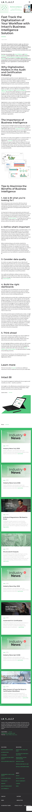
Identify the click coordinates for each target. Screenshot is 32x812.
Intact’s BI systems (20, 128)
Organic (3, 783)
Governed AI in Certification (12, 620)
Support (19, 796)
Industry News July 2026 (11, 448)
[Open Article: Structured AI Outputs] (16, 539)
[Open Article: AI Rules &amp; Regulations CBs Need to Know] (16, 505)
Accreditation (5, 752)
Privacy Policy (18, 805)
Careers (18, 783)
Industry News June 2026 (11, 483)
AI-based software (11, 349)
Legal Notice (27, 805)
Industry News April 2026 (11, 655)
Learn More (4, 731)
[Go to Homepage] (7, 2)
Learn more (4, 392)
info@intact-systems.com (8, 733)
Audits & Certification (7, 749)
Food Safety (4, 780)
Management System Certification (21, 758)
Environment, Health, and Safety (7, 775)
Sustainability (5, 788)
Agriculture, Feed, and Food (22, 750)
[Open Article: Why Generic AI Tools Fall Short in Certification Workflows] (16, 677)
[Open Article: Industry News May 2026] (16, 574)
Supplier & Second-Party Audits (7, 758)
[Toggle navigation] (30, 2)
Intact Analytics (12, 218)
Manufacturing (20, 761)
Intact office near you (11, 734)
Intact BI (10, 140)
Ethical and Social (6, 778)
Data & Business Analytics (8, 761)
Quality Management (6, 786)
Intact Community (20, 780)
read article (20, 453)
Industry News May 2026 (11, 586)
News (2, 424)
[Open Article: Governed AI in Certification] (16, 608)
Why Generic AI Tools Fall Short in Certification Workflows (14, 690)
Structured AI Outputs (10, 552)
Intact (17, 775)
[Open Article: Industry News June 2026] (16, 471)
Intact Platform (18, 54)
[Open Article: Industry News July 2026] (16, 436)
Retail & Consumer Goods (22, 766)
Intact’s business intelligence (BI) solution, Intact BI (14, 57)
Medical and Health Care (22, 764)
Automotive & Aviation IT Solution (22, 754)
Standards (4, 755)
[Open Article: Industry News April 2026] (16, 643)
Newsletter (20, 800)
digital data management (7, 90)
